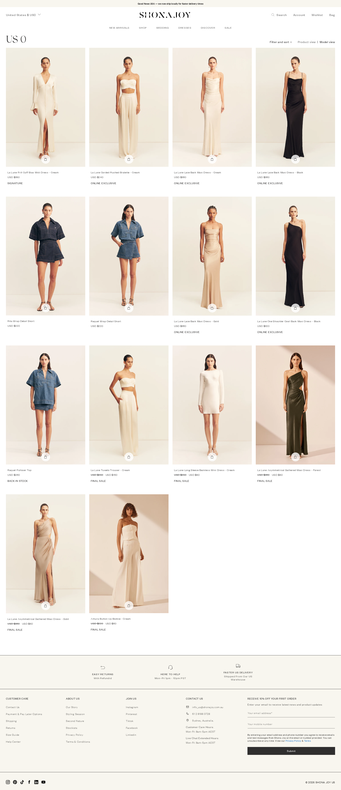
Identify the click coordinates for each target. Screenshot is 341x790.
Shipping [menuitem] (11, 721)
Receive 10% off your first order (271, 698)
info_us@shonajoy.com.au (207, 707)
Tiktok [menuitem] (129, 721)
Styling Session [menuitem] (75, 714)
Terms (307, 740)
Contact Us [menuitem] (13, 707)
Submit (291, 751)
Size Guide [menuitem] (12, 735)
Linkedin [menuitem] (131, 735)
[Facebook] (29, 782)
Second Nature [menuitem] (75, 721)
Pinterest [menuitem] (131, 714)
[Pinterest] (15, 782)
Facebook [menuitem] (132, 728)
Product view (307, 42)
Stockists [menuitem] (71, 728)
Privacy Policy (293, 740)
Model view (327, 42)
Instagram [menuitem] (132, 707)
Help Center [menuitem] (13, 741)
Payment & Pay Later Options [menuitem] (24, 714)
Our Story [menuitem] (72, 707)
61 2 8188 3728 (201, 713)
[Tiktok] (22, 782)
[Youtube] (43, 782)
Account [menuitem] (299, 15)
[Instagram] (8, 782)
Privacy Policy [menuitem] (74, 735)
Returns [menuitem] (10, 728)
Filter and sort (279, 42)
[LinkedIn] (36, 782)
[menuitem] (119, 27)
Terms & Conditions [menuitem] (78, 741)
